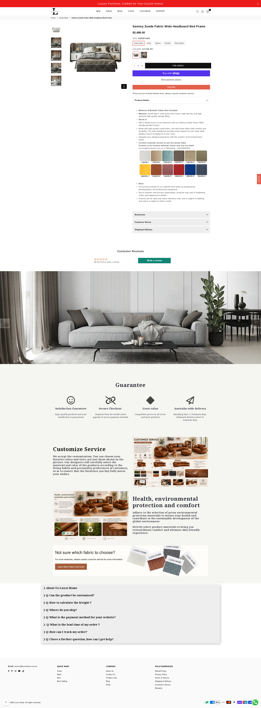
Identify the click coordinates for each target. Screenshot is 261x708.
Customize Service (143, 222)
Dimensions (140, 215)
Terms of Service (162, 678)
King (149, 43)
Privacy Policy (161, 674)
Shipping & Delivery (143, 230)
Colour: (143, 49)
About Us (110, 671)
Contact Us (110, 674)
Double (167, 43)
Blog (108, 681)
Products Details (142, 100)
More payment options (171, 79)
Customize (145, 11)
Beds (119, 11)
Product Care (111, 678)
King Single (179, 43)
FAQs (108, 685)
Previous (65, 57)
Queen (157, 43)
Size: (141, 38)
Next (126, 57)
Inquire (171, 87)
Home (53, 18)
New (98, 11)
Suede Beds (63, 18)
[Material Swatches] (130, 560)
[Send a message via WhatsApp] (255, 702)
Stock (131, 11)
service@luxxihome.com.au (25, 666)
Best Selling (62, 681)
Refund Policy (161, 671)
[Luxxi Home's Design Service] (170, 462)
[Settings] (202, 11)
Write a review (154, 260)
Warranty (158, 688)
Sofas (109, 11)
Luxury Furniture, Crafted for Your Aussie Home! (130, 3)
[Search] (197, 11)
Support (160, 11)
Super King (138, 43)
